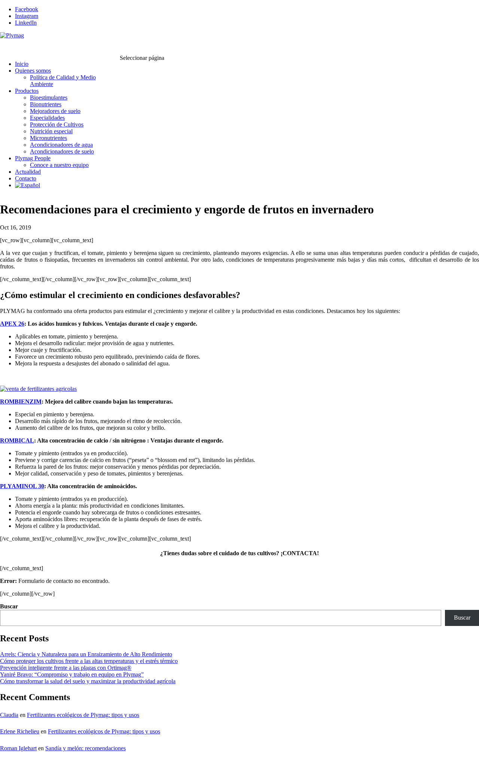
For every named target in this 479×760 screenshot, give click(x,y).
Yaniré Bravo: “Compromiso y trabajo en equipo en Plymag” (72, 674)
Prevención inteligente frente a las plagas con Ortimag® (65, 668)
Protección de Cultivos (56, 124)
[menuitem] (27, 193)
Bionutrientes (45, 104)
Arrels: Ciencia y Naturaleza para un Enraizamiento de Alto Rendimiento (86, 654)
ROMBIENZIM (21, 401)
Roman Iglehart (18, 748)
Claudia (9, 715)
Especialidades (47, 118)
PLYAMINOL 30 (22, 486)
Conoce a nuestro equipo (59, 165)
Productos (27, 91)
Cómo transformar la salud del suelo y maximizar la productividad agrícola (88, 681)
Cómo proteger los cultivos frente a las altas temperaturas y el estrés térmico (89, 661)
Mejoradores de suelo (55, 111)
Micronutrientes (48, 138)
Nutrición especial (51, 131)
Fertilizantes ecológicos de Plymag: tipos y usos (83, 715)
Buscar (9, 606)
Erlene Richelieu (19, 731)
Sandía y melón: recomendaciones (85, 748)
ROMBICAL (17, 440)
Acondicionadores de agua (61, 145)
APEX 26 (12, 323)
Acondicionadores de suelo (62, 151)
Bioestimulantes (48, 97)
